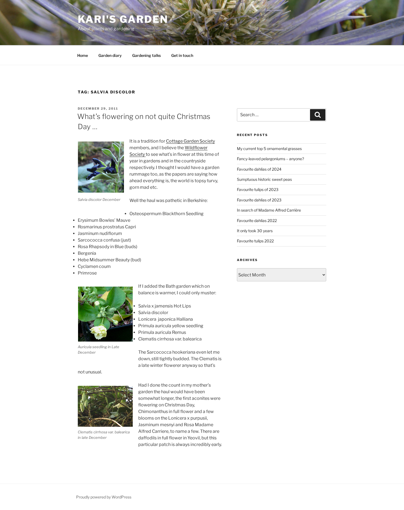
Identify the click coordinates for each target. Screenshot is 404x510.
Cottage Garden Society (190, 141)
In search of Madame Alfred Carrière (269, 210)
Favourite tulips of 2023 (257, 189)
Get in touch (182, 55)
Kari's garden (123, 19)
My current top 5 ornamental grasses (269, 148)
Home (82, 55)
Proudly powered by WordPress (103, 497)
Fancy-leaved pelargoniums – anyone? (270, 158)
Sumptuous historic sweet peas (264, 179)
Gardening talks (146, 55)
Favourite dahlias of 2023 (259, 200)
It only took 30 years (255, 230)
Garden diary (110, 55)
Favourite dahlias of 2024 (259, 169)
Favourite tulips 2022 (255, 241)
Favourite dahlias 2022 (257, 220)
